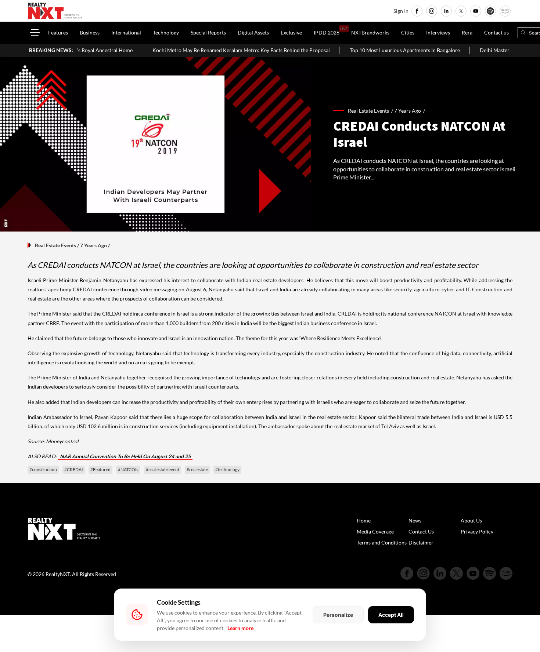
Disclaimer (420, 542)
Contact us (496, 32)
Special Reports (208, 32)
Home (364, 520)
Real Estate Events (55, 245)
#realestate (197, 469)
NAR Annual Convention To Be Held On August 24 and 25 (125, 456)
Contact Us (421, 531)
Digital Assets (253, 32)
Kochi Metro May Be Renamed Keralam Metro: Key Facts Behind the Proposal (222, 50)
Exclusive (291, 32)
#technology (227, 469)
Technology (166, 32)
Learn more (240, 628)
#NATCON (128, 469)
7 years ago (407, 111)
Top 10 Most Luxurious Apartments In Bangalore (386, 50)
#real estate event (162, 469)
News (414, 520)
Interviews (438, 32)
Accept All (391, 615)
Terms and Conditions (382, 542)
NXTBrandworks (370, 32)
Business (90, 32)
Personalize (338, 615)
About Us (471, 520)
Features (58, 32)
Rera (467, 32)
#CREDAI (73, 469)
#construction (43, 469)
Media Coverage (375, 531)
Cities (407, 32)
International (126, 32)
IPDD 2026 (326, 32)
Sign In (400, 11)
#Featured (100, 469)
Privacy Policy (477, 531)
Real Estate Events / (371, 111)
